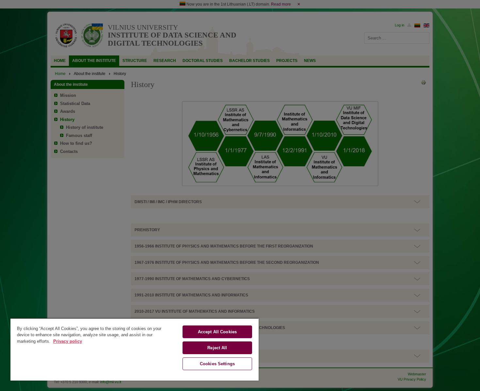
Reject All (217, 347)
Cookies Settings (217, 363)
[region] (134, 349)
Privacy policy (67, 341)
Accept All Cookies (217, 331)
